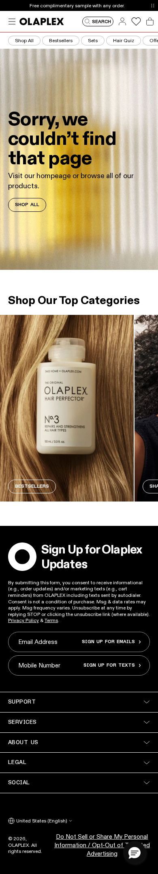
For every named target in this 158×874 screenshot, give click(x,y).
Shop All (24, 40)
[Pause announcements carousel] (152, 5)
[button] (134, 852)
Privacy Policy (23, 620)
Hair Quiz (123, 40)
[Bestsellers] (67, 408)
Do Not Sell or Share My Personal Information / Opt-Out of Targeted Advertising (102, 845)
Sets (93, 40)
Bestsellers (61, 40)
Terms (51, 620)
